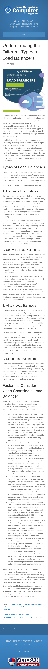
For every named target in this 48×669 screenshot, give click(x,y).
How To (34, 27)
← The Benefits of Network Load (16, 615)
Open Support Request (20, 24)
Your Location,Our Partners (14, 629)
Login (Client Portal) (19, 27)
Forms (35, 24)
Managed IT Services (21, 607)
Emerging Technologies (20, 604)
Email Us (29, 645)
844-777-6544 (28, 21)
